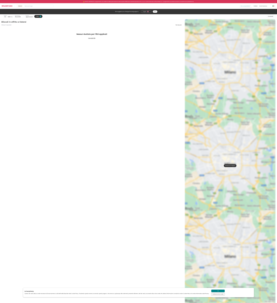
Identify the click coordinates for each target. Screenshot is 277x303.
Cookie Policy (74, 293)
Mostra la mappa (230, 165)
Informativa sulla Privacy (202, 293)
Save (155, 11)
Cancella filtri (91, 38)
